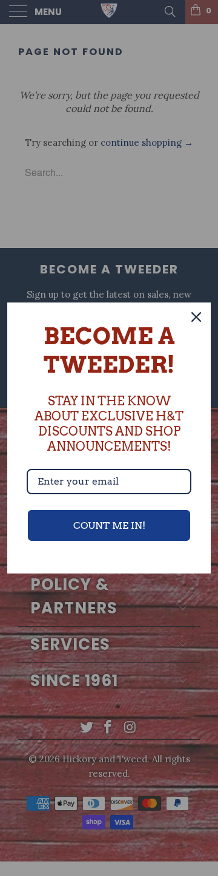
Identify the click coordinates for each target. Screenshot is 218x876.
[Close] (196, 317)
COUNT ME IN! (109, 525)
